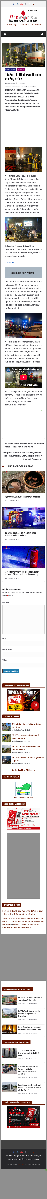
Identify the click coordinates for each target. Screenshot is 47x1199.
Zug (35, 86)
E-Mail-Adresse (7, 649)
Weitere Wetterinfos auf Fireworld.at (23, 797)
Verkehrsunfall (30, 86)
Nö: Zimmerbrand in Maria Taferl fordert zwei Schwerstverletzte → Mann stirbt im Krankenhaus (24, 445)
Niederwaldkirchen (16, 86)
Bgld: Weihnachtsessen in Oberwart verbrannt (22, 496)
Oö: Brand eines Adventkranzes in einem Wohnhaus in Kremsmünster (20, 534)
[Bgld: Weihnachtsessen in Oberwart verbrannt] (23, 472)
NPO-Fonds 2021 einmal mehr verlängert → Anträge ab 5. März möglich (30, 998)
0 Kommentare (21, 83)
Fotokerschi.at (9, 262)
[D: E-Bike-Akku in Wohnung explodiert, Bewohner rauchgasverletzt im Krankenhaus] (9, 1015)
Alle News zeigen (11, 24)
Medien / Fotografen (10, 70)
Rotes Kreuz (23, 86)
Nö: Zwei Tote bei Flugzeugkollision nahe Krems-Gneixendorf (26, 748)
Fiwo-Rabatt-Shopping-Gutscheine (15, 1155)
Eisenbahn (8, 86)
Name (4, 638)
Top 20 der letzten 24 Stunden (16, 1159)
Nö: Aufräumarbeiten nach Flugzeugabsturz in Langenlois (28, 759)
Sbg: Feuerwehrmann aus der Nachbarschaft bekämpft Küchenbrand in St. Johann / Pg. (22, 573)
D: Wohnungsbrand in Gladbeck (25, 914)
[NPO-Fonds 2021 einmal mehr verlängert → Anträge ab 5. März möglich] (9, 1001)
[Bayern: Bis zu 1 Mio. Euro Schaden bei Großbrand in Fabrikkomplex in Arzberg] (9, 1031)
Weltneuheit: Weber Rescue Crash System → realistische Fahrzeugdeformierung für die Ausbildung (28, 1070)
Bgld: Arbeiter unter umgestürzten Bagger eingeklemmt (26, 725)
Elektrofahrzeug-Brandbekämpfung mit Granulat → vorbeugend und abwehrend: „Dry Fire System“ (30, 1087)
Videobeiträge (21, 70)
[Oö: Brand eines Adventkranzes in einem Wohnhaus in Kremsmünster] (23, 509)
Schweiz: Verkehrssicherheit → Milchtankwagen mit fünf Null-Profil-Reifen (29, 1052)
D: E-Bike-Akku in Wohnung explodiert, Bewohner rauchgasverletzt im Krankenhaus (29, 1013)
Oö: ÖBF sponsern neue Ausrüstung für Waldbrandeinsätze (25, 737)
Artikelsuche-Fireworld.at (32, 1159)
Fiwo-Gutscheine (36, 24)
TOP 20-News (24, 24)
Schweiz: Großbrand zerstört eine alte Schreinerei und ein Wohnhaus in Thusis (20, 926)
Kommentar (6, 602)
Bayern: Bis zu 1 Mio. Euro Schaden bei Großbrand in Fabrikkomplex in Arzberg (29, 1028)
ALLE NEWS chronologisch (33, 1155)
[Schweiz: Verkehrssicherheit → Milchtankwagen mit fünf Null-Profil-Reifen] (9, 1055)
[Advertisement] (23, 866)
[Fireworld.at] (5, 34)
